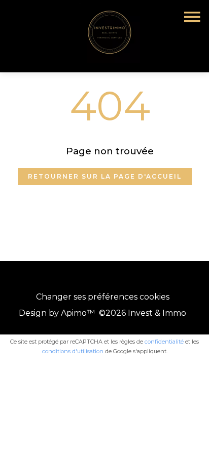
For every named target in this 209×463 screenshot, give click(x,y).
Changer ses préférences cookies (102, 297)
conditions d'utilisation (72, 351)
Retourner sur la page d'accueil (105, 176)
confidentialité (164, 341)
